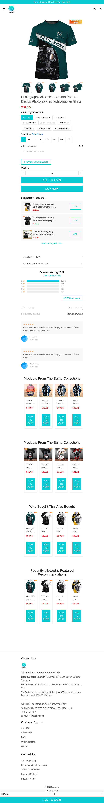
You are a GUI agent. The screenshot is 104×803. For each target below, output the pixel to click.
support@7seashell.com (32, 716)
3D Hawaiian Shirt (62, 128)
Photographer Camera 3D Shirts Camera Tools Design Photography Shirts (44, 205)
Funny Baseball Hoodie (76, 402)
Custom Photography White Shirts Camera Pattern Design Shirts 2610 (43, 233)
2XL (47, 139)
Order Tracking (28, 742)
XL (40, 139)
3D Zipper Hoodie (43, 117)
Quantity (25, 168)
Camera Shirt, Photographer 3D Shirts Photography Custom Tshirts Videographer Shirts (45, 530)
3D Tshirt (39, 112)
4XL (61, 139)
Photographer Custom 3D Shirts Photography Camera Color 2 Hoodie (44, 219)
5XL (69, 139)
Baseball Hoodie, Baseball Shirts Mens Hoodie (60, 402)
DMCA (24, 746)
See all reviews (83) (52, 276)
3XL (54, 139)
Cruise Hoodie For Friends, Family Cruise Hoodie (29, 402)
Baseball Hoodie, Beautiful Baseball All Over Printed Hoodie (45, 402)
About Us (25, 728)
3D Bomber (64, 123)
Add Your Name (28, 146)
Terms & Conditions (30, 769)
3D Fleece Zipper (47, 123)
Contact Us (26, 733)
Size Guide (37, 134)
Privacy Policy (28, 779)
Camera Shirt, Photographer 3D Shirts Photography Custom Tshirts (30, 466)
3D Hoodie (59, 117)
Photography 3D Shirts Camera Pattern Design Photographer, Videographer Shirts (30, 530)
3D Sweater (28, 128)
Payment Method (29, 774)
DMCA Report (52, 791)
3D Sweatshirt (29, 123)
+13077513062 (28, 712)
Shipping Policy (28, 760)
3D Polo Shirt (44, 128)
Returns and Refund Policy (34, 765)
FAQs (24, 737)
